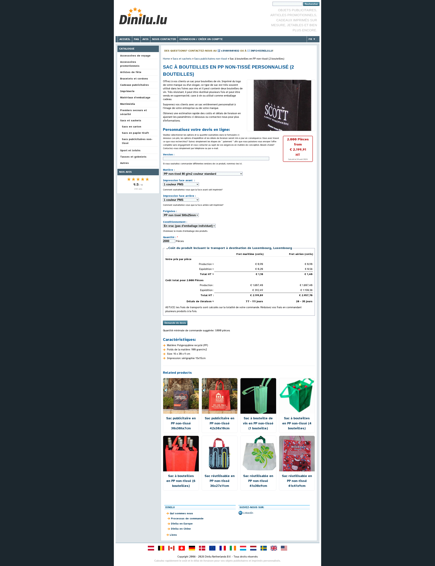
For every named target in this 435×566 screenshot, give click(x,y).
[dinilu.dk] (202, 548)
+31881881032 (230, 50)
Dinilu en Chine (181, 528)
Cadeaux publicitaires (134, 84)
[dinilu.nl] (253, 548)
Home (166, 58)
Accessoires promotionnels (130, 63)
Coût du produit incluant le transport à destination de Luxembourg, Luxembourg (230, 248)
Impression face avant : (179, 180)
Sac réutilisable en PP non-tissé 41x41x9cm (297, 481)
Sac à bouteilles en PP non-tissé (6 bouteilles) (180, 481)
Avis (145, 39)
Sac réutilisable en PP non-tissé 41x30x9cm (258, 481)
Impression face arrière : (179, 195)
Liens (173, 534)
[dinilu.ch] (181, 548)
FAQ (136, 39)
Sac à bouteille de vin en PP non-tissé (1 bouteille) (258, 423)
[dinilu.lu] (243, 548)
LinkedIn (248, 512)
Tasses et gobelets (133, 156)
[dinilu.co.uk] (274, 548)
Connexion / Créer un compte (201, 39)
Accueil (124, 39)
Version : (168, 154)
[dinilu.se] (263, 548)
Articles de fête (130, 72)
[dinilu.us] (284, 548)
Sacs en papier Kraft (135, 132)
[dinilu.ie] (233, 548)
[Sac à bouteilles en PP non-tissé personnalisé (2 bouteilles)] (281, 105)
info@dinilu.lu (262, 50)
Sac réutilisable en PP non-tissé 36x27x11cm (220, 481)
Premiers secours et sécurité (133, 112)
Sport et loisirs (130, 150)
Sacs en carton (131, 126)
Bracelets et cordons (134, 78)
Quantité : (170, 237)
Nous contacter (164, 39)
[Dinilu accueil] (143, 16)
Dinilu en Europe (182, 523)
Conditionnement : (175, 221)
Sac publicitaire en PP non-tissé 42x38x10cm (219, 423)
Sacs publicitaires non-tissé (137, 141)
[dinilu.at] (151, 548)
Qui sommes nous (181, 513)
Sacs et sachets (130, 120)
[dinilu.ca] (171, 548)
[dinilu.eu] (212, 548)
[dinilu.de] (192, 548)
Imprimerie (127, 91)
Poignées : (170, 211)
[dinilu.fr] (222, 548)
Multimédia (127, 104)
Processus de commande (187, 518)
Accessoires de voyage (135, 55)
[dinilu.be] (161, 548)
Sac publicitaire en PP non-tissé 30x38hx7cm (181, 423)
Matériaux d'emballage (135, 97)
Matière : (169, 169)
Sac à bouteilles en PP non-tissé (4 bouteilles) (296, 423)
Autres (124, 163)
